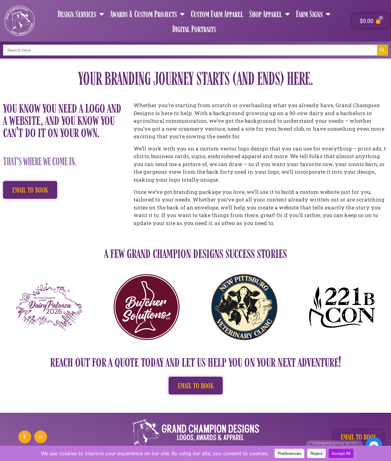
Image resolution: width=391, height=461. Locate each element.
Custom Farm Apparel (217, 13)
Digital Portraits (194, 28)
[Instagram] (40, 436)
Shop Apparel (265, 13)
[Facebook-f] (24, 436)
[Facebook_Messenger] (374, 445)
